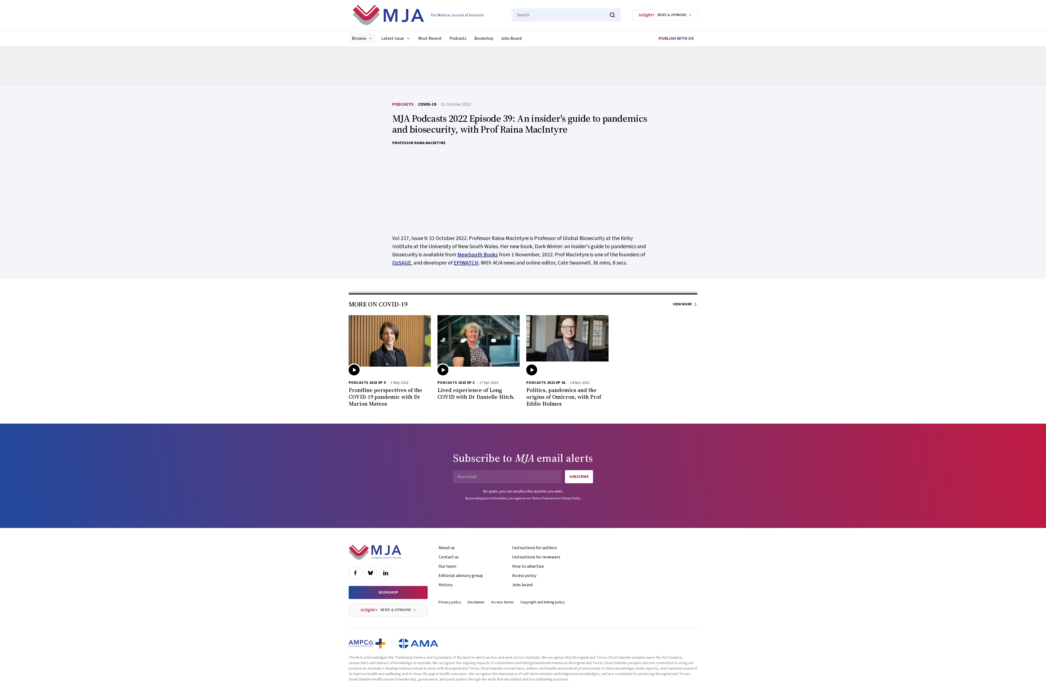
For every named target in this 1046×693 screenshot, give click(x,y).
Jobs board (522, 585)
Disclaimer (476, 602)
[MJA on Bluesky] (370, 572)
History (445, 585)
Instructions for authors (534, 548)
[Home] (418, 15)
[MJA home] (375, 552)
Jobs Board (511, 38)
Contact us (449, 557)
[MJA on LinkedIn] (385, 572)
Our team (447, 566)
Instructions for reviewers (536, 557)
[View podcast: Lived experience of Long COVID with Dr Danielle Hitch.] (478, 342)
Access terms (502, 602)
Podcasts (458, 38)
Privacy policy (450, 602)
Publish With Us (676, 38)
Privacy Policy (570, 498)
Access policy (524, 576)
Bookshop (483, 38)
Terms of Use (540, 498)
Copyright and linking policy (542, 602)
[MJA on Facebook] (355, 572)
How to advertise (528, 566)
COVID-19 (427, 104)
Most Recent (430, 38)
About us (447, 548)
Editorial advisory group (461, 576)
